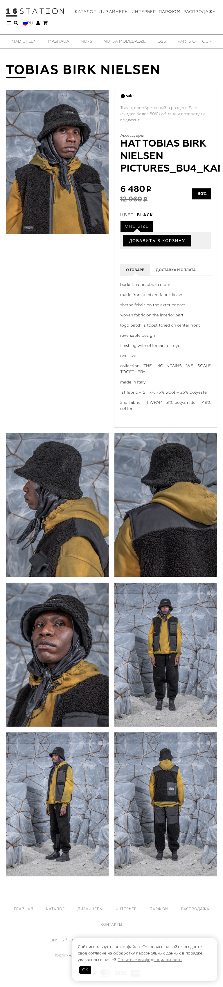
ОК (85, 970)
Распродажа (200, 11)
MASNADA (58, 41)
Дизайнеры (114, 11)
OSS (161, 41)
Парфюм (170, 11)
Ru (30, 23)
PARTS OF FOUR (194, 41)
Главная (23, 909)
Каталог (85, 11)
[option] (24, 41)
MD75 (86, 41)
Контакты (111, 925)
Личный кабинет (69, 940)
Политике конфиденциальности (150, 959)
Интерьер (144, 11)
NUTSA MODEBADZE (125, 41)
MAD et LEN (24, 41)
